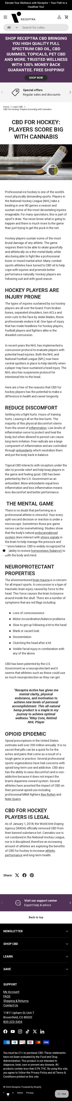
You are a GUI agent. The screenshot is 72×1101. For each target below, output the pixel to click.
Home (6, 107)
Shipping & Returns (16, 1001)
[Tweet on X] (17, 875)
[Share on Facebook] (24, 875)
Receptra (16, 1087)
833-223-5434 (12, 1022)
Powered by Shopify (31, 1087)
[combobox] (36, 27)
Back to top (36, 917)
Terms (20, 1092)
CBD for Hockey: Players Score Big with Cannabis (27, 109)
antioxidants (24, 450)
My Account (11, 992)
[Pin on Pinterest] (31, 875)
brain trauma (41, 580)
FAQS (6, 996)
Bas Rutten (48, 794)
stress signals (50, 537)
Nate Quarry (13, 799)
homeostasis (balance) (46, 550)
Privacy (29, 1092)
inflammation (38, 428)
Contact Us (10, 1005)
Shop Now (36, 77)
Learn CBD (18, 107)
